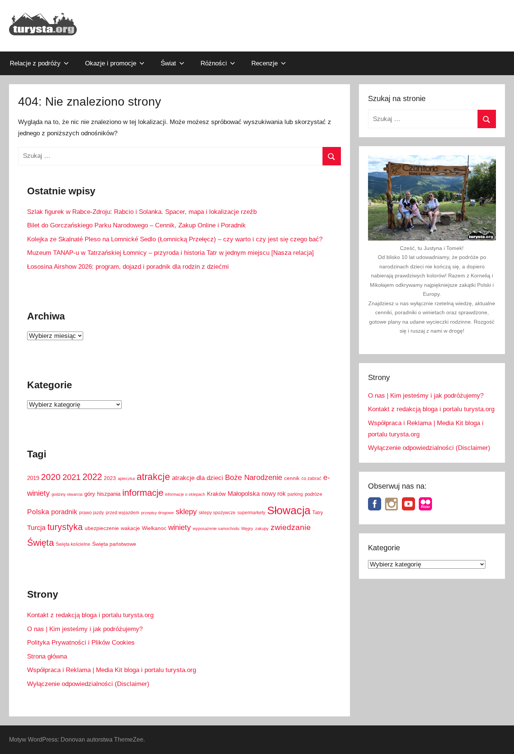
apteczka (126, 478)
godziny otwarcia (67, 494)
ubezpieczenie (102, 528)
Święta (40, 542)
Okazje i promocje (110, 63)
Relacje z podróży (35, 63)
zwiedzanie (291, 527)
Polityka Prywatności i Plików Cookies (81, 642)
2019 (33, 478)
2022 (92, 477)
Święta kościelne (73, 544)
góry (89, 494)
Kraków (216, 494)
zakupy (262, 528)
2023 (110, 478)
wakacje (130, 528)
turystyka (65, 527)
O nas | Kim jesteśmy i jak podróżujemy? (85, 629)
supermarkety (251, 512)
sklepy (186, 511)
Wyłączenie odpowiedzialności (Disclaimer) (88, 683)
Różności (214, 63)
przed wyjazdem (122, 512)
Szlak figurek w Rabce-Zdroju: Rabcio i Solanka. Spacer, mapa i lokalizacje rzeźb (142, 211)
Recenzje (264, 63)
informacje (142, 493)
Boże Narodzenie (253, 477)
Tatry (317, 512)
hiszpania (108, 494)
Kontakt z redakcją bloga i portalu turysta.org (90, 615)
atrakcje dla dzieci (197, 477)
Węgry (247, 528)
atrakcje (153, 476)
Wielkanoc (154, 528)
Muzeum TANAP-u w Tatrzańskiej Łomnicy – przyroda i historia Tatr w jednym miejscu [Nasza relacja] (170, 252)
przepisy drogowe (157, 512)
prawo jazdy (91, 512)
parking (295, 494)
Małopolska (244, 493)
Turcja (36, 527)
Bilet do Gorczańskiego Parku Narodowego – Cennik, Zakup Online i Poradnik (136, 225)
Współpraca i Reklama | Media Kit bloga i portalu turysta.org (111, 670)
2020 (51, 477)
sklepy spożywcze (217, 512)
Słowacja (288, 510)
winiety (179, 527)
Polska (38, 512)
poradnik (64, 512)
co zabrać (311, 478)
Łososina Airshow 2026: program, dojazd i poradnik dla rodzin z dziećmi (128, 266)
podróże (313, 494)
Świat (168, 63)
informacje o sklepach (185, 494)
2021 (71, 477)
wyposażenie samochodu (216, 528)
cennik (292, 478)
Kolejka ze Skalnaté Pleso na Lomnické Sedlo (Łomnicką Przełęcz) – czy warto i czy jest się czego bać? (174, 239)
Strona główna (47, 656)
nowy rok (274, 493)
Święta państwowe (114, 544)
